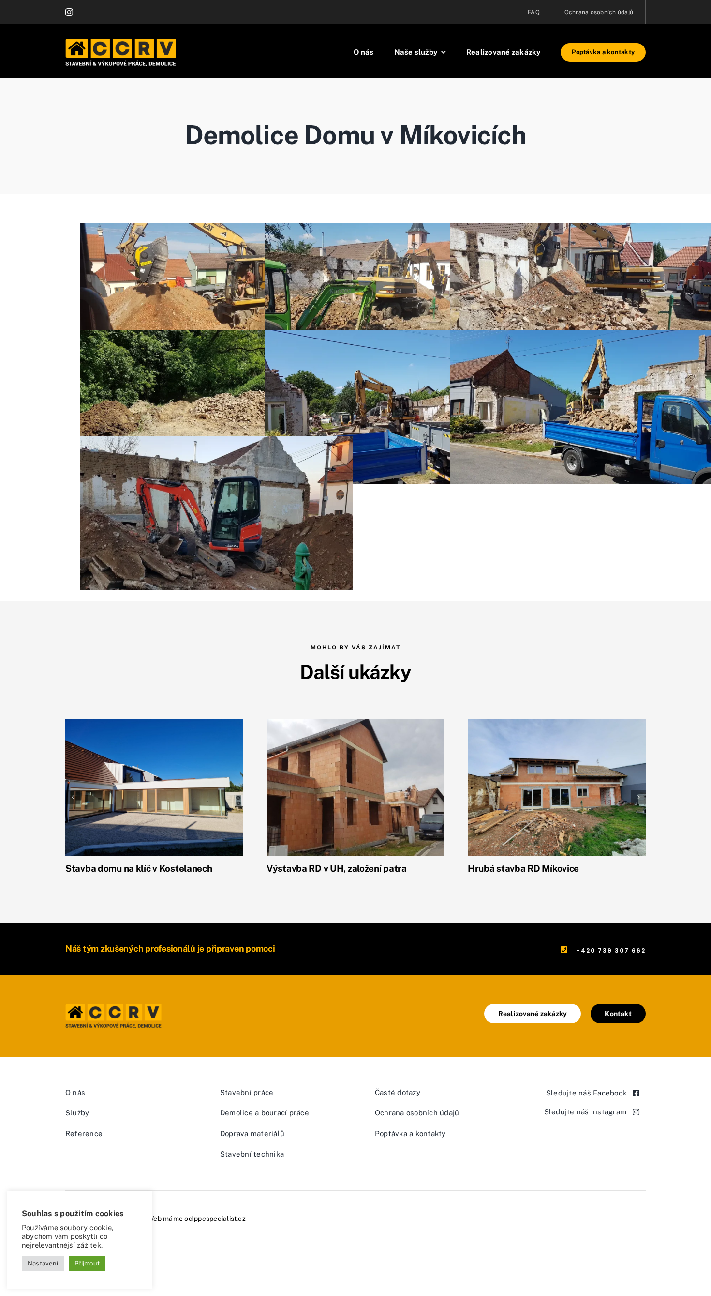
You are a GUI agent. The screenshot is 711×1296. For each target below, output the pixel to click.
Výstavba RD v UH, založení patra (337, 868)
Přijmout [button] (87, 1263)
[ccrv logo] (118, 1007)
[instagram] (69, 12)
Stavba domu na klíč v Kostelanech (138, 868)
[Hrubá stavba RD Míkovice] (557, 786)
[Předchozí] (72, 797)
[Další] (638, 797)
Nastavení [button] (43, 1263)
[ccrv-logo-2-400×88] (121, 42)
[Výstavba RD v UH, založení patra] (355, 786)
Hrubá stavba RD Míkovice (523, 868)
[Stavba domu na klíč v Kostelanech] (154, 786)
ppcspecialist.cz (220, 1218)
